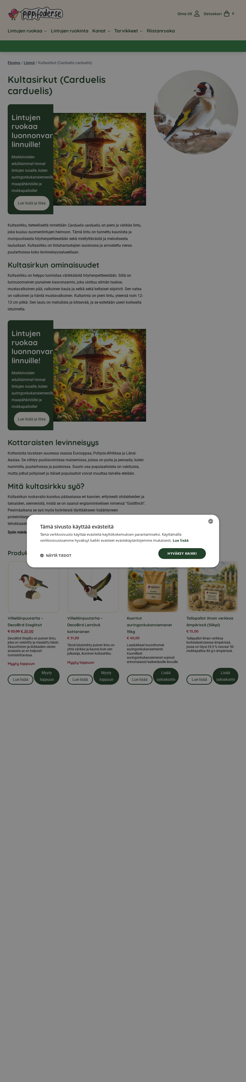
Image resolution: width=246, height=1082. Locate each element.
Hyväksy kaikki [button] (182, 553)
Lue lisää (181, 540)
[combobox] (210, 521)
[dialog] (123, 541)
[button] (55, 555)
